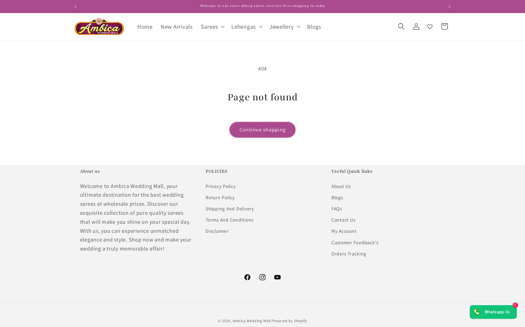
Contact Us (343, 220)
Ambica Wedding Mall (252, 320)
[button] (212, 26)
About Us (341, 186)
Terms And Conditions (229, 220)
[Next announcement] (450, 6)
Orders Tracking (348, 254)
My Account (344, 231)
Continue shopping (262, 129)
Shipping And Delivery (230, 208)
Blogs (337, 197)
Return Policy (220, 197)
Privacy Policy (221, 186)
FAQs (336, 208)
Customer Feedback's (354, 242)
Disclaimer (217, 231)
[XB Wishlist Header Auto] (430, 26)
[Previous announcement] (75, 6)
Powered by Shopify (289, 320)
